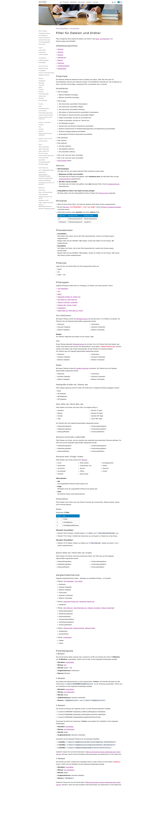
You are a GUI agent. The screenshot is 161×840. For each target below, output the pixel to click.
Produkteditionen (43, 35)
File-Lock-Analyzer (43, 153)
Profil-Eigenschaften (44, 108)
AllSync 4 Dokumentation (62, 28)
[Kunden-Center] (112, 2)
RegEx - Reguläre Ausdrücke (46, 202)
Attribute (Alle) (68, 628)
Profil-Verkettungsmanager (45, 112)
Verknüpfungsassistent (44, 162)
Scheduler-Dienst (43, 141)
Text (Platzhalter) (62, 288)
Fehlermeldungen (43, 194)
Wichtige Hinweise (43, 68)
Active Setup (42, 190)
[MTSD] (43, 2)
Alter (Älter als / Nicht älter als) (67, 299)
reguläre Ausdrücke (82, 368)
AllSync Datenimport (44, 149)
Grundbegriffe (42, 70)
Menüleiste (41, 83)
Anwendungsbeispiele (44, 42)
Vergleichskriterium (63, 66)
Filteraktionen (61, 57)
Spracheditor (42, 159)
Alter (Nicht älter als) (80, 608)
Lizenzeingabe (42, 62)
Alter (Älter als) (68, 608)
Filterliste (60, 49)
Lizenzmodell (42, 50)
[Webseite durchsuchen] (114, 2)
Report (40, 87)
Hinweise (60, 55)
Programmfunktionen (44, 37)
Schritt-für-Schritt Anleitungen (46, 72)
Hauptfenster (42, 80)
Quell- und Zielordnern (103, 39)
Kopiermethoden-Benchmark (46, 155)
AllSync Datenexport (44, 146)
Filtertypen (60, 63)
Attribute (84, 460)
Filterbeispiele (61, 68)
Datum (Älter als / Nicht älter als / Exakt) (70, 310)
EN (121, 2)
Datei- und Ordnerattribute (45, 192)
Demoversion (42, 44)
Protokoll (41, 89)
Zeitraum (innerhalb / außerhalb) (67, 302)
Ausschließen (70, 662)
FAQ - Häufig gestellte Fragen (46, 170)
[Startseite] (60, 2)
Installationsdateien (44, 60)
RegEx (59, 294)
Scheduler (41, 124)
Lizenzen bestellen (43, 54)
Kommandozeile (43, 100)
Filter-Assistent (62, 160)
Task (40, 127)
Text (58, 291)
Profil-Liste (41, 85)
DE (118, 2)
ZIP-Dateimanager (43, 164)
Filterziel (60, 60)
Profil (40, 106)
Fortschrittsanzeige (43, 94)
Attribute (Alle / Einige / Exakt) (67, 305)
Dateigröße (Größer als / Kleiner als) (68, 297)
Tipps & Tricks (42, 172)
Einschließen (70, 726)
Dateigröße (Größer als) (70, 601)
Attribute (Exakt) (90, 628)
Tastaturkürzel (42, 96)
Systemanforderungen (44, 39)
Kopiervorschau (103, 193)
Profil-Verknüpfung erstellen (46, 115)
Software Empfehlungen (45, 180)
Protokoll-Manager (43, 157)
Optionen (41, 91)
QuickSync (41, 98)
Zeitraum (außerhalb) (107, 608)
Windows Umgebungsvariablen (47, 208)
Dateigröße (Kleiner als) (86, 601)
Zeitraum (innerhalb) (94, 608)
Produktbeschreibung (44, 33)
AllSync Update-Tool (44, 151)
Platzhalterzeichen (82, 319)
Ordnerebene (61, 308)
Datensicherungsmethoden (46, 178)
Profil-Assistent (42, 110)
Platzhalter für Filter (44, 200)
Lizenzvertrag (42, 52)
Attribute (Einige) (78, 628)
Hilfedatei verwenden (44, 75)
